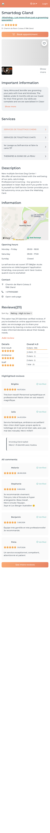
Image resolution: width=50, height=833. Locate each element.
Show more (10, 107)
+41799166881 (11, 292)
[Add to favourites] (44, 43)
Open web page (13, 297)
